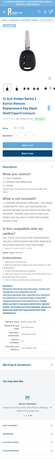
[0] (50, 11)
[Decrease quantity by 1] (17, 135)
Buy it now (27, 153)
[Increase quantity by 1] (34, 135)
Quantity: (7, 135)
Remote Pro (9, 119)
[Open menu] (4, 12)
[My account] (45, 11)
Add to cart (27, 145)
